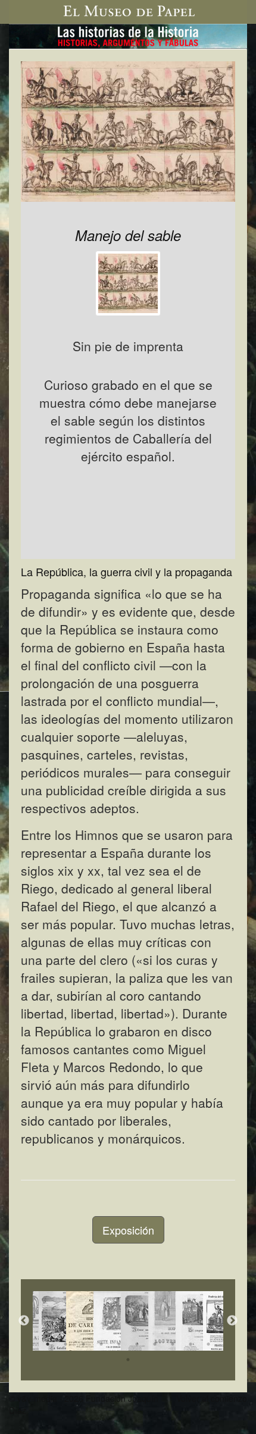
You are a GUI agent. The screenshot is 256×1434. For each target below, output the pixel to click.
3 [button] (83, 1344)
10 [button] (208, 1344)
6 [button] (137, 1344)
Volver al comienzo (211, 1398)
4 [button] (101, 1344)
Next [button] (232, 1321)
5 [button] (119, 1344)
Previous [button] (24, 1321)
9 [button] (190, 1344)
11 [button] (128, 1360)
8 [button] (173, 1344)
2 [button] (65, 1344)
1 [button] (48, 1344)
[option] (46, 1321)
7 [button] (155, 1344)
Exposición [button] (128, 1230)
